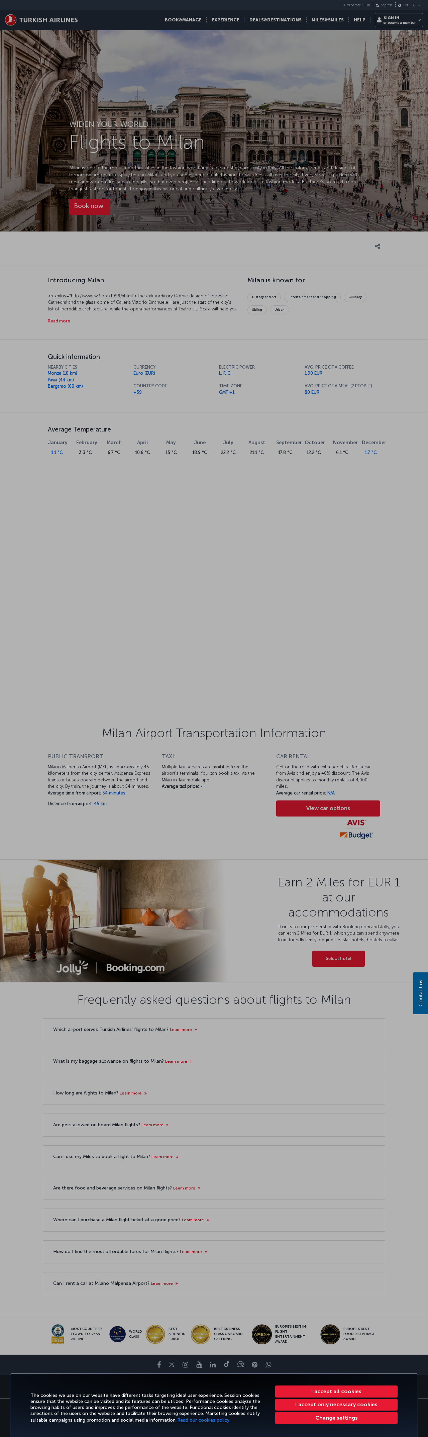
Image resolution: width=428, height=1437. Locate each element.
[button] (336, 1418)
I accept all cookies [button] (336, 1391)
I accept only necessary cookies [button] (336, 1404)
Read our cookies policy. (204, 1420)
